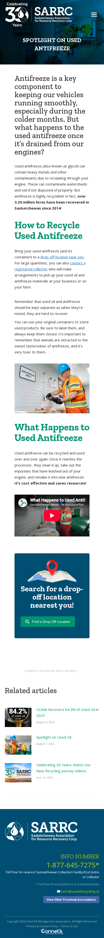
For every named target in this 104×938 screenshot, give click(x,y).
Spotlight (70, 670)
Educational (47, 670)
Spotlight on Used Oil (53, 737)
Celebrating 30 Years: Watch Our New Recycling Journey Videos (63, 767)
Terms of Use (69, 926)
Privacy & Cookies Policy (42, 926)
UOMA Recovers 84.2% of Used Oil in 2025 (67, 712)
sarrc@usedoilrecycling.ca (80, 891)
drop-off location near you (62, 257)
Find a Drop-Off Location (51, 622)
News (59, 670)
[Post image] (18, 717)
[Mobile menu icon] (94, 14)
